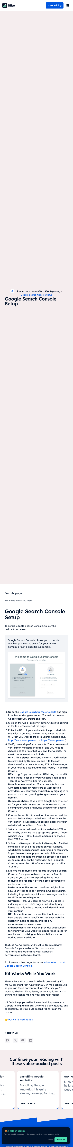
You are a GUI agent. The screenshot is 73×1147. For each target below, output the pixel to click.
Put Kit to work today (20, 1019)
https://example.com (52, 740)
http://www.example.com (22, 740)
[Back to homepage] (8, 5)
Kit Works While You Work (18, 600)
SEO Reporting (52, 291)
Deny (50, 1139)
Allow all (61, 1139)
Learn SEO (36, 291)
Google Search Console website (38, 711)
